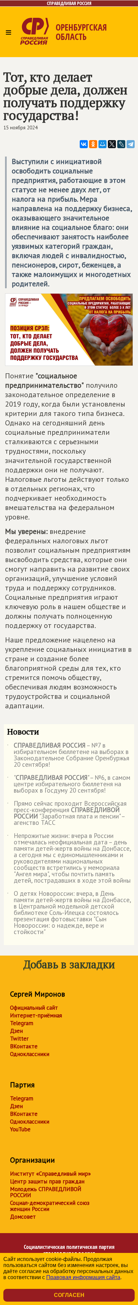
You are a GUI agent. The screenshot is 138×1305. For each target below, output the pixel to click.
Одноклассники (29, 1054)
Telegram (21, 1023)
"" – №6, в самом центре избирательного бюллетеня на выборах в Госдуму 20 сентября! (68, 784)
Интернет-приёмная (36, 1015)
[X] (112, 144)
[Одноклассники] (93, 144)
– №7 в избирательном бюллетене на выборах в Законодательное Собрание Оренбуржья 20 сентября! (68, 755)
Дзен (16, 1031)
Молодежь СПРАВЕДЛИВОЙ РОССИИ (45, 1192)
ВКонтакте (24, 1046)
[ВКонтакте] (84, 144)
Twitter (19, 1039)
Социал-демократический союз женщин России (49, 1206)
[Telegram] (131, 144)
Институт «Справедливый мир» (50, 1174)
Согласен (69, 1295)
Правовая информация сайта (83, 1277)
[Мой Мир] (102, 144)
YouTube (20, 1129)
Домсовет (23, 1217)
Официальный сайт (34, 1008)
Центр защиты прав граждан (47, 1181)
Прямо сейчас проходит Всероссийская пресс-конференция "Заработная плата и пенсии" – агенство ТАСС (67, 813)
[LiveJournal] (121, 144)
